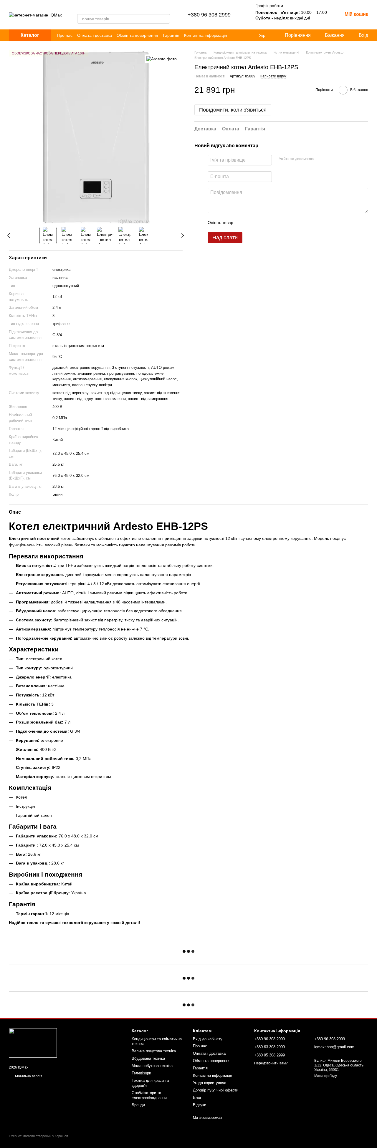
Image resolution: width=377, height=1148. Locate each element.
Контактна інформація (205, 35)
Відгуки (199, 1105)
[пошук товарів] (165, 19)
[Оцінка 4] (271, 222)
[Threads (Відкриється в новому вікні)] (86, 8)
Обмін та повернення (137, 35)
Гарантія (171, 35)
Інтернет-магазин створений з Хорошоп (38, 1136)
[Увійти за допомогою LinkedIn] (339, 159)
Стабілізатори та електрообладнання (149, 1095)
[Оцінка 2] (252, 222)
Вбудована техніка (148, 1058)
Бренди (138, 1105)
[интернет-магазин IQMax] (33, 1043)
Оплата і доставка (94, 35)
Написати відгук (273, 76)
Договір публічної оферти (215, 1090)
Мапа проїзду (325, 1076)
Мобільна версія (28, 1076)
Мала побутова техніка (152, 1066)
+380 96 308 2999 (209, 14)
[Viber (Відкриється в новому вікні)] (79, 8)
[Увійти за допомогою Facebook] (320, 159)
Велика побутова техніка (154, 1051)
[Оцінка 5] (280, 222)
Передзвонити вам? (271, 1063)
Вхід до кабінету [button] (207, 1039)
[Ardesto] (161, 58)
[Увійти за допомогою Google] (329, 159)
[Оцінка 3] (262, 222)
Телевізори (141, 1073)
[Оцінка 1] (243, 222)
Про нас (64, 35)
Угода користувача (209, 1083)
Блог (197, 1097)
